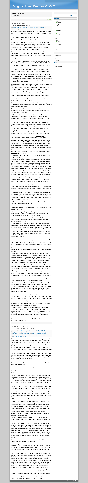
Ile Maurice (59, 30)
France (58, 27)
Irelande (58, 31)
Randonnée (26, 334)
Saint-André (33, 334)
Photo (44, 333)
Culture (56, 40)
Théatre (58, 47)
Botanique (20, 27)
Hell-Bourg (34, 333)
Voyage (20, 28)
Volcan (26, 336)
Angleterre (59, 24)
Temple (20, 336)
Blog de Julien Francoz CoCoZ (34, 6)
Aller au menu (61, 1)
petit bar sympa (15, 153)
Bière (19, 330)
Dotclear (75, 480)
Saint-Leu (47, 334)
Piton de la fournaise (17, 334)
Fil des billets (16, 15)
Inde (58, 28)
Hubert (39, 333)
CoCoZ (14, 25)
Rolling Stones (43, 27)
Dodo (22, 333)
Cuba (36, 27)
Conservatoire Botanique (33, 332)
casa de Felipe (14, 143)
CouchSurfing (43, 332)
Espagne (59, 33)
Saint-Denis (40, 334)
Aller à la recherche (69, 1)
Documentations (58, 55)
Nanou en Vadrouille (59, 65)
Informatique (59, 43)
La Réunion (32, 328)
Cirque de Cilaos (32, 330)
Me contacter (58, 58)
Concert (31, 27)
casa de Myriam (40, 136)
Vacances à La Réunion (20, 326)
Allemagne (59, 22)
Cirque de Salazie (16, 332)
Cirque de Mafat (41, 330)
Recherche (56, 12)
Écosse (58, 25)
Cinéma (58, 41)
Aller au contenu (53, 1)
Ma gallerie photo (58, 66)
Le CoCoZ (57, 57)
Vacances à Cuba (18, 23)
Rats (56, 38)
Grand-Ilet (27, 333)
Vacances (31, 25)
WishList (57, 60)
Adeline (14, 27)
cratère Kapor (16, 333)
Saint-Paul (15, 336)
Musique (59, 44)
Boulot (56, 37)
